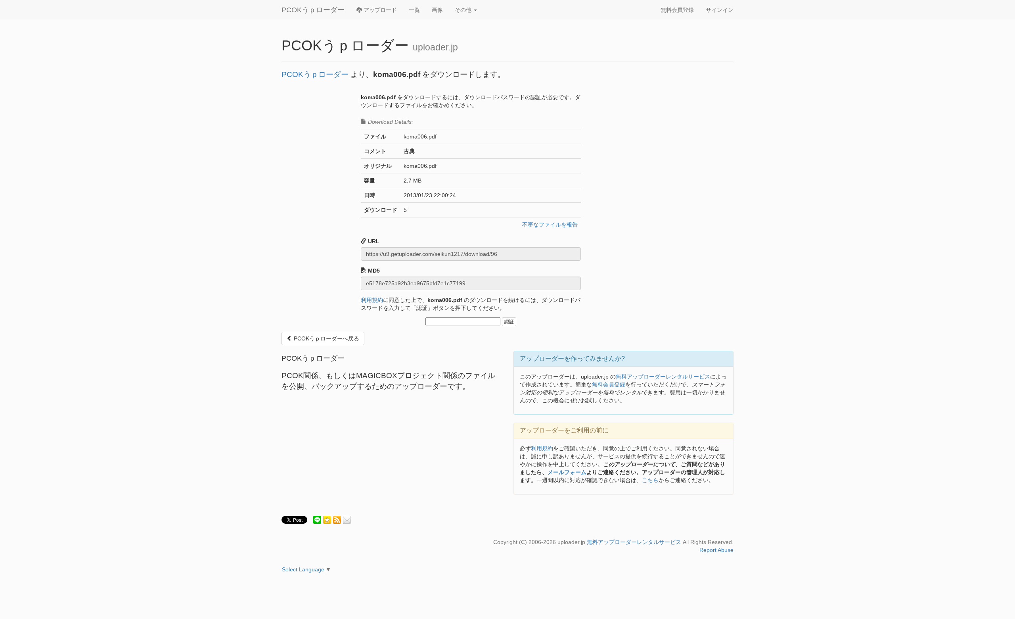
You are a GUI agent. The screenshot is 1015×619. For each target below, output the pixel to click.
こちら (650, 480)
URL (372, 241)
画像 (437, 10)
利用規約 (372, 300)
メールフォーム (567, 472)
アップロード (379, 10)
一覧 (414, 10)
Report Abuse (716, 550)
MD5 (373, 270)
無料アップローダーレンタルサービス (663, 376)
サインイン (719, 10)
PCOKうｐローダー (313, 10)
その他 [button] (464, 10)
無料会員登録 (677, 10)
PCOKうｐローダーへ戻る (325, 338)
